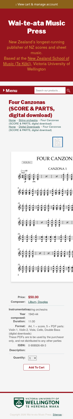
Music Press (36, 27)
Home (12, 120)
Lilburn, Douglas (38, 302)
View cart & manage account (38, 4)
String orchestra (28, 120)
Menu (11, 90)
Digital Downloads (29, 126)
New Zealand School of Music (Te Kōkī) (36, 60)
